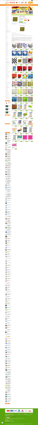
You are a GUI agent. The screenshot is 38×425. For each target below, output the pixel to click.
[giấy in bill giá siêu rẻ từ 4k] (6, 205)
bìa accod (6, 34)
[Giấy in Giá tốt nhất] (6, 248)
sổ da (6, 57)
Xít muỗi (6, 79)
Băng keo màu (7, 46)
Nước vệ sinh (7, 78)
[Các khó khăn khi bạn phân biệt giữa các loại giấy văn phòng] (6, 174)
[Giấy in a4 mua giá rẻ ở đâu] (6, 339)
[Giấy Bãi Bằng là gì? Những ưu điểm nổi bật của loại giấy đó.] (6, 381)
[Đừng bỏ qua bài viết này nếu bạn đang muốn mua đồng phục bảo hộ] (6, 228)
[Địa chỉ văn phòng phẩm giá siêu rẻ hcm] (6, 348)
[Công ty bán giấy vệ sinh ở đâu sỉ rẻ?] (6, 350)
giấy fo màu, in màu (7, 21)
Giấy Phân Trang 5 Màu (14, 132)
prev (12, 10)
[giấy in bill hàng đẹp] (6, 201)
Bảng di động (7, 11)
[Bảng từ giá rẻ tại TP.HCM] (6, 143)
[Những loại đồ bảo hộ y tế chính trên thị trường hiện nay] (6, 188)
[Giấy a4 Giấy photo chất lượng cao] (6, 257)
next (32, 10)
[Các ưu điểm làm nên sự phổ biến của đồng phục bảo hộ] (6, 179)
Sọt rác (6, 80)
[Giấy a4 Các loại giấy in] (6, 259)
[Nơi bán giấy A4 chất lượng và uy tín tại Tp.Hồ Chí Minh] (6, 390)
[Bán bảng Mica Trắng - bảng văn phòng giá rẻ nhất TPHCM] (6, 141)
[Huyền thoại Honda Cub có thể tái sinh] (6, 134)
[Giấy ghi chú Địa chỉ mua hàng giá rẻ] (6, 337)
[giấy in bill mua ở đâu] (6, 208)
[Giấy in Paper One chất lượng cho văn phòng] (6, 397)
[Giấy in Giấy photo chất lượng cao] (6, 308)
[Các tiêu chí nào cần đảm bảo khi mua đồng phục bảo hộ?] (6, 190)
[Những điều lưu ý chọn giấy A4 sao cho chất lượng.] (6, 377)
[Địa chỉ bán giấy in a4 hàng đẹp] (6, 357)
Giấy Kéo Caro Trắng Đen (14, 63)
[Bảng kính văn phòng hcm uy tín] (6, 392)
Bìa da (6, 35)
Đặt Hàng (15, 49)
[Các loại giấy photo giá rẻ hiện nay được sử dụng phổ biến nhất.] (6, 372)
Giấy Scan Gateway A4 (30, 63)
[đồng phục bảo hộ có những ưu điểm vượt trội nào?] (6, 230)
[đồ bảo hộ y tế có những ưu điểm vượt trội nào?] (6, 183)
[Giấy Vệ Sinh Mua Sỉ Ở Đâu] (6, 236)
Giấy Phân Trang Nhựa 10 (19, 109)
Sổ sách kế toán (7, 58)
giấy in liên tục (7, 22)
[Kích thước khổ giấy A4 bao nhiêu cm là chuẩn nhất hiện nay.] (6, 383)
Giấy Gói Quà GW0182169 (30, 86)
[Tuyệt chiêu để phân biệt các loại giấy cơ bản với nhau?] (6, 172)
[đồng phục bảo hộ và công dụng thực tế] (6, 185)
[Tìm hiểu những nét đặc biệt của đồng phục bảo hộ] (6, 223)
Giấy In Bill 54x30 (18, 48)
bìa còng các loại (7, 32)
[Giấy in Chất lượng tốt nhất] (6, 310)
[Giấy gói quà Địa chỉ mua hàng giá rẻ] (6, 285)
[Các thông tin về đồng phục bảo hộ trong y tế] (6, 216)
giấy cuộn (7, 23)
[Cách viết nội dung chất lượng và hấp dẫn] (6, 147)
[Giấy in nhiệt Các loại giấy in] (6, 268)
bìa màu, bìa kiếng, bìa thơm (8, 31)
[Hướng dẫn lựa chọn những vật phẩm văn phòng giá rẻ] (6, 154)
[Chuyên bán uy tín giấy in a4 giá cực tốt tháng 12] (6, 370)
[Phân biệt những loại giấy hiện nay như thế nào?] (6, 161)
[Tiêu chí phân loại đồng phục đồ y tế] (6, 214)
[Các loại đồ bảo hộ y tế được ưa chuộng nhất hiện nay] (6, 196)
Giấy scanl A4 (13, 71)
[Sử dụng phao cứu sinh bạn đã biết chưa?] (6, 401)
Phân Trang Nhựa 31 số (30, 132)
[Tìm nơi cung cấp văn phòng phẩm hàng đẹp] (6, 361)
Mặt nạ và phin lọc (7, 92)
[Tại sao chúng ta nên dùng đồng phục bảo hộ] (6, 199)
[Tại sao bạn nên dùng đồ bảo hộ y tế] (6, 192)
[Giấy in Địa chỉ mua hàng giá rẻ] (6, 252)
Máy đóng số (7, 69)
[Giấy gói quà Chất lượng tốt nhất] (6, 254)
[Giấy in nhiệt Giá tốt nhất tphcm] (6, 288)
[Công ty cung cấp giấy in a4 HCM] (6, 354)
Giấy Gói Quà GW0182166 (14, 86)
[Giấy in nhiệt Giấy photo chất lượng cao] (6, 274)
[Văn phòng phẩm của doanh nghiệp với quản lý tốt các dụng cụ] (6, 152)
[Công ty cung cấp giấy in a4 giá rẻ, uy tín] (6, 341)
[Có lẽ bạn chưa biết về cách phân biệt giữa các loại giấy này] (6, 170)
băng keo (7, 43)
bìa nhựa (6, 33)
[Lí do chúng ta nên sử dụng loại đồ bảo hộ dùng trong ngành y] (6, 221)
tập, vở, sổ (7, 55)
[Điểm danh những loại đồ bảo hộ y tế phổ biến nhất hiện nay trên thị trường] (6, 181)
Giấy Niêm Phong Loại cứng (19, 63)
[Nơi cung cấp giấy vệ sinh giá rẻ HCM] (6, 359)
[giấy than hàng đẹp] (6, 203)
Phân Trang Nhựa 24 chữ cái (25, 132)
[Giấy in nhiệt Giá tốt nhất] (6, 243)
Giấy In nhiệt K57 (13, 48)
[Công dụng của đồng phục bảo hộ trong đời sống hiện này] (6, 225)
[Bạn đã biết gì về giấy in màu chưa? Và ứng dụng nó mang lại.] (6, 388)
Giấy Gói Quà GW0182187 (25, 86)
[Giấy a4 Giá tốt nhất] (6, 261)
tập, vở (6, 56)
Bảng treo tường (7, 12)
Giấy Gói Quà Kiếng (13, 109)
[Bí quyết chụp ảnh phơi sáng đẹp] (6, 136)
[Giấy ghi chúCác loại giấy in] (6, 281)
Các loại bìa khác (7, 42)
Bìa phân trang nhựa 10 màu (25, 109)
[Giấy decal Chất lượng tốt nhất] (6, 334)
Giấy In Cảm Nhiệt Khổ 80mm (30, 48)
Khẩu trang (7, 91)
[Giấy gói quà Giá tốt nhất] (6, 245)
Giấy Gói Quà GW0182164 (19, 86)
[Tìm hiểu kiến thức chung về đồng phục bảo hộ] (6, 212)
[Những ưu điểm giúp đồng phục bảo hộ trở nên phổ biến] (6, 219)
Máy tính (6, 67)
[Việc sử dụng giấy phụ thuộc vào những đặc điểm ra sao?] (6, 176)
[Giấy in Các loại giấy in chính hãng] (6, 270)
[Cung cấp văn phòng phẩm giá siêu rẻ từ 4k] (6, 343)
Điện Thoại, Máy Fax (7, 68)
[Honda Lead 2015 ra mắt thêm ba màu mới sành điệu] (6, 139)
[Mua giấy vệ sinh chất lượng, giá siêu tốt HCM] (6, 352)
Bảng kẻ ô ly (7, 10)
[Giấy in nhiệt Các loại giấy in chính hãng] (6, 272)
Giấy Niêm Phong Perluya (25, 63)
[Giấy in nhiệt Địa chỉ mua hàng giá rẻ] (6, 239)
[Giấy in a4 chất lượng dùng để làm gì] (6, 363)
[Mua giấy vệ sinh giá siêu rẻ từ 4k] (6, 346)
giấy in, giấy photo (7, 20)
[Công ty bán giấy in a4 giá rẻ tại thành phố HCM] (6, 366)
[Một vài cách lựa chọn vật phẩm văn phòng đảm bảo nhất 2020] (6, 159)
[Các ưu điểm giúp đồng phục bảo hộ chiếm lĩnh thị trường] (6, 232)
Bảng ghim (7, 9)
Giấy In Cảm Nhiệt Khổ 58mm (25, 48)
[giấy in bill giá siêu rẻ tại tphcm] (6, 210)
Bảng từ (6, 8)
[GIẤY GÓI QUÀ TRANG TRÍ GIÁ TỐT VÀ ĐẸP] (6, 250)
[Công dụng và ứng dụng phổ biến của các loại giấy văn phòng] (6, 165)
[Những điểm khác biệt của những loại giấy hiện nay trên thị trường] (6, 163)
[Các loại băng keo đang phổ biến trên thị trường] (6, 399)
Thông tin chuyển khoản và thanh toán (8, 422)
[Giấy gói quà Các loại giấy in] (6, 328)
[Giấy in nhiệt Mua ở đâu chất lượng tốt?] (6, 279)
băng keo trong (7, 44)
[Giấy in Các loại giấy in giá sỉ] (6, 292)
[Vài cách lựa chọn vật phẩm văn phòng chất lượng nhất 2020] (6, 156)
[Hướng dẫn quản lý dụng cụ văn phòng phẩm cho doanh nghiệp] (6, 150)
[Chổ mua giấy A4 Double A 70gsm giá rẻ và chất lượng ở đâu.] (6, 379)
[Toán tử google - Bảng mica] (6, 145)
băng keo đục (7, 45)
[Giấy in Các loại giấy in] (6, 263)
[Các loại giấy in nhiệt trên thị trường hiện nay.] (6, 394)
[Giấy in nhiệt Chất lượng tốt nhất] (6, 317)
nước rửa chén (7, 77)
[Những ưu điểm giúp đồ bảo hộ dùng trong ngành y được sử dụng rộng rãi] (6, 194)
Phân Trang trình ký (19, 132)
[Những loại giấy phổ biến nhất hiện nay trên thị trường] (6, 167)
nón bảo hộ (7, 89)
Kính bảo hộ (7, 90)
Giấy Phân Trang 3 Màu (30, 109)
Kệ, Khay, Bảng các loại (8, 66)
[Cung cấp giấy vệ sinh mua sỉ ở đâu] (6, 368)
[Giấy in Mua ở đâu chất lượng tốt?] (6, 277)
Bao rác (6, 81)
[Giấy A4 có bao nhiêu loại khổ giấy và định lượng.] (6, 374)
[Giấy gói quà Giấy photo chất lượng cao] (6, 265)
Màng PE (6, 54)
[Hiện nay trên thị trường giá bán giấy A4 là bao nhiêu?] (6, 386)
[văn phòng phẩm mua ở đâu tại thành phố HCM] (6, 234)
